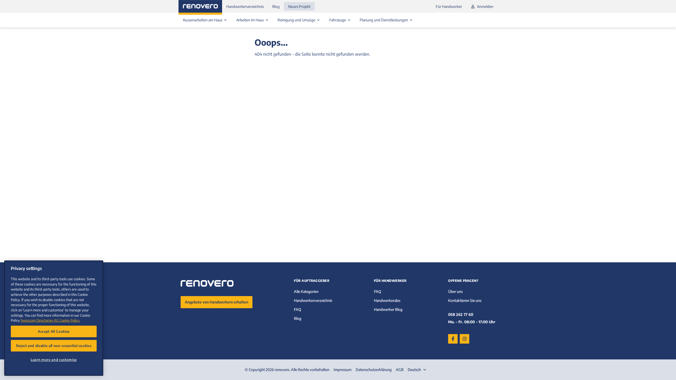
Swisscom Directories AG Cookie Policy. (50, 320)
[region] (53, 318)
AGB (399, 369)
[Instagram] (464, 339)
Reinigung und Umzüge (297, 20)
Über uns (455, 291)
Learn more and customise (54, 359)
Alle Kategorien (306, 291)
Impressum (342, 369)
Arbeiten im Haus (250, 20)
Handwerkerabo (387, 300)
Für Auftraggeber (311, 281)
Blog (276, 6)
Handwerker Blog (388, 309)
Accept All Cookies (54, 331)
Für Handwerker (449, 6)
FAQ (297, 309)
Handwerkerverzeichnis (245, 6)
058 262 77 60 (460, 314)
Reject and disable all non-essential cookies (54, 345)
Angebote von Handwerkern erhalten (216, 302)
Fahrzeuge (338, 20)
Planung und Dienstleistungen (384, 20)
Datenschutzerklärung (374, 369)
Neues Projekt (299, 6)
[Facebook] (453, 339)
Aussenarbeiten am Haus (203, 20)
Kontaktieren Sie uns (464, 300)
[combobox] (417, 370)
